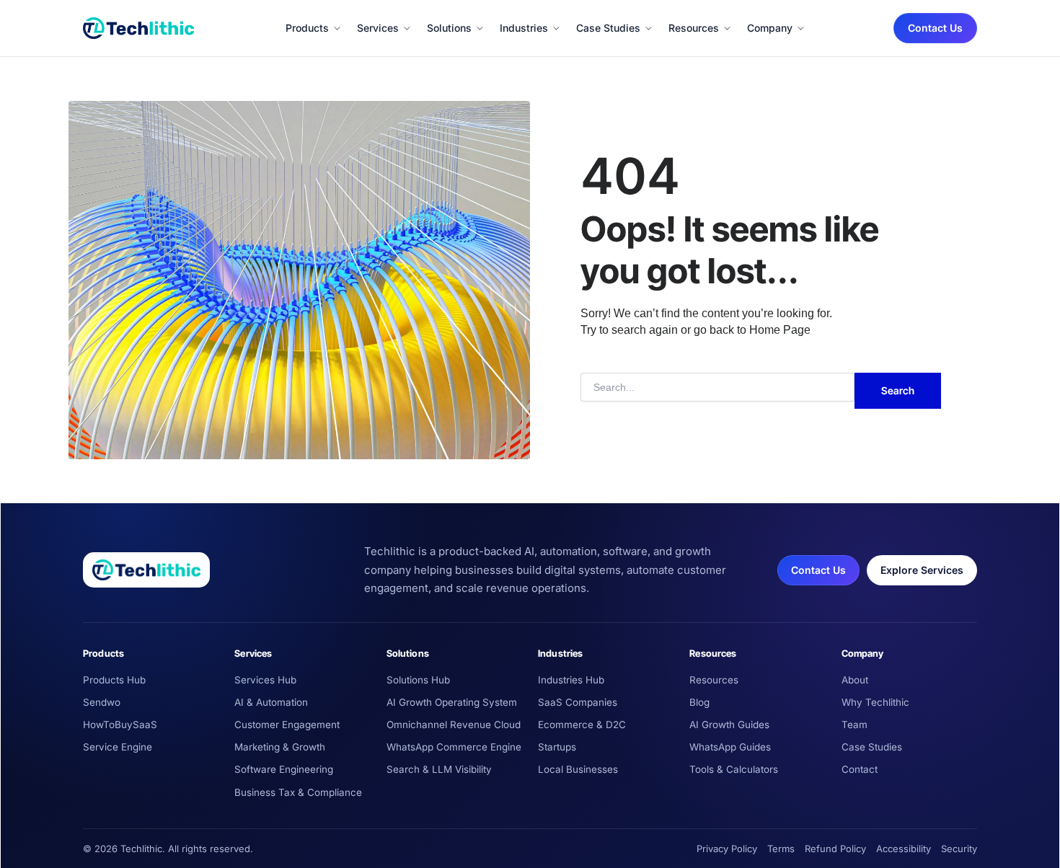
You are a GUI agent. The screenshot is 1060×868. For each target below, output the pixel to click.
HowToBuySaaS (120, 724)
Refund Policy (835, 848)
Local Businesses (578, 769)
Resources (693, 28)
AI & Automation (271, 702)
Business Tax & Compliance (298, 792)
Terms (781, 848)
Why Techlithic (875, 702)
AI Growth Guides (729, 724)
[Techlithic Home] (138, 28)
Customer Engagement (287, 724)
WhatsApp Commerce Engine (454, 747)
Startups (557, 747)
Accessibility (903, 848)
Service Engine (117, 747)
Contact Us (935, 28)
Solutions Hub (418, 680)
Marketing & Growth (279, 747)
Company (769, 28)
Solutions (449, 28)
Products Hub (114, 680)
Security (959, 848)
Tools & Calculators (733, 769)
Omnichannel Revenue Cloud (454, 724)
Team (854, 724)
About (855, 680)
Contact (860, 769)
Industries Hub (571, 680)
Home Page (780, 330)
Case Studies (608, 28)
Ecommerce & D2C (582, 724)
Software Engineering (283, 769)
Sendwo (101, 702)
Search (897, 390)
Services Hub (265, 680)
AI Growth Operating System (452, 702)
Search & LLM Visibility (439, 769)
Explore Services (921, 570)
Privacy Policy (727, 848)
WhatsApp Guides (730, 747)
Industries (524, 28)
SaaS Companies (577, 702)
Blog (699, 702)
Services (378, 28)
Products (307, 28)
